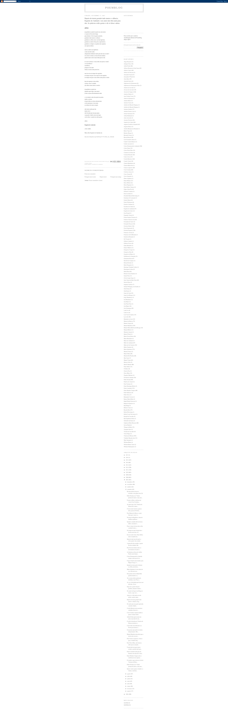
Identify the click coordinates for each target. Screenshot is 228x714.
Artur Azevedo (127, 118)
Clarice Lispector (128, 167)
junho (128, 679)
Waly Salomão (127, 440)
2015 (127, 460)
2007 (127, 480)
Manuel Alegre (127, 323)
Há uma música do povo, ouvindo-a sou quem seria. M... (135, 492)
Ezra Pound (127, 213)
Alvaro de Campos (128, 92)
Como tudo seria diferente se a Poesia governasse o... (134, 626)
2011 (127, 470)
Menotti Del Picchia (129, 356)
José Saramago (127, 308)
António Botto (127, 100)
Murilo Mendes (127, 364)
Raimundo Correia (128, 397)
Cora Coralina (127, 170)
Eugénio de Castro (128, 211)
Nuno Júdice (127, 366)
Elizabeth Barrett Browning (131, 196)
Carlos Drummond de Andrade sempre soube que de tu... (134, 557)
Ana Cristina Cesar (128, 96)
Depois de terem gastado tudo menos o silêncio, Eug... (134, 600)
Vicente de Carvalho (129, 431)
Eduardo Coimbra (128, 191)
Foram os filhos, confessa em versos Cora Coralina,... (134, 501)
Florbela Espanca (128, 230)
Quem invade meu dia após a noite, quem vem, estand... (134, 540)
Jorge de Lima (127, 293)
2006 (127, 694)
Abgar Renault (127, 62)
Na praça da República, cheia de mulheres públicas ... (134, 518)
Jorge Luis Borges (128, 295)
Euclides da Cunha (128, 206)
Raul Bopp (126, 405)
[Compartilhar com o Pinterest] (120, 161)
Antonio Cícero (127, 103)
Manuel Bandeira (128, 325)
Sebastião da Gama (128, 421)
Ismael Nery (127, 276)
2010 (127, 472)
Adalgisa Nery (127, 64)
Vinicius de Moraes (128, 436)
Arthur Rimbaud (128, 116)
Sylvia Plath (127, 425)
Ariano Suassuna (128, 113)
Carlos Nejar (127, 148)
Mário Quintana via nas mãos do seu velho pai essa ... (135, 570)
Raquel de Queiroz (128, 403)
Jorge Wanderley (128, 297)
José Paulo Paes (127, 304)
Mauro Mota (127, 353)
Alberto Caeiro (127, 70)
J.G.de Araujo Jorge (129, 278)
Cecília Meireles (128, 159)
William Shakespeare (129, 446)
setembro (129, 489)
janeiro (129, 691)
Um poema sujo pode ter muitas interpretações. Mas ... (134, 631)
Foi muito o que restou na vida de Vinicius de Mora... (135, 661)
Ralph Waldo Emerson (129, 401)
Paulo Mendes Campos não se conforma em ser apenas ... (134, 657)
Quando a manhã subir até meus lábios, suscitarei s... (134, 522)
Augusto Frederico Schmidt (131, 124)
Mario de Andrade (128, 340)
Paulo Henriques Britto (129, 386)
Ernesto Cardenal (128, 204)
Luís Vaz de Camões (129, 315)
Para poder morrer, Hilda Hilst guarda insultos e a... (134, 574)
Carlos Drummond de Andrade (131, 146)
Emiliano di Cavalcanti (129, 198)
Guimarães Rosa (128, 258)
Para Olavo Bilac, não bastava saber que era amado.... (134, 644)
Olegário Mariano (128, 375)
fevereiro (129, 688)
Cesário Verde (127, 161)
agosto (129, 674)
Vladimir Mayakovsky (129, 438)
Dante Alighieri (128, 178)
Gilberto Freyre (128, 243)
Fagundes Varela (128, 215)
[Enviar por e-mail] (113, 161)
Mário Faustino (127, 347)
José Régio (126, 306)
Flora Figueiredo (128, 228)
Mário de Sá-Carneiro (129, 345)
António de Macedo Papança (131, 105)
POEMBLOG (114, 7)
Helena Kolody (127, 263)
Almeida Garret (128, 81)
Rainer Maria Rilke (128, 399)
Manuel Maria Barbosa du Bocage (132, 328)
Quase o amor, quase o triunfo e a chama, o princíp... (135, 670)
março (129, 686)
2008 (127, 477)
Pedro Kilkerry (127, 392)
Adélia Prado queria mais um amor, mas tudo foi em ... (134, 618)
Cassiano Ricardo (128, 154)
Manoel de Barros (128, 321)
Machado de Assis (128, 319)
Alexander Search (128, 74)
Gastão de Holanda (128, 237)
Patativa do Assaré (128, 382)
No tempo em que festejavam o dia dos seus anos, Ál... (134, 531)
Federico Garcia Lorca (129, 219)
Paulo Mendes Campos (129, 390)
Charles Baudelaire (128, 163)
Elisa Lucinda (127, 193)
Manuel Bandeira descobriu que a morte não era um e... (135, 635)
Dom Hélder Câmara (129, 187)
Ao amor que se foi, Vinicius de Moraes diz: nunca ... (134, 505)
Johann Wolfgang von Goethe (131, 286)
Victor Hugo (127, 433)
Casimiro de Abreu (128, 152)
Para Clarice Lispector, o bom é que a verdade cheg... (134, 639)
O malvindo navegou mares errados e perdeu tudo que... (134, 648)
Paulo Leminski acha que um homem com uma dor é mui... (135, 652)
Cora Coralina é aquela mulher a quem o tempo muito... (135, 613)
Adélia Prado (127, 66)
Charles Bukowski (128, 165)
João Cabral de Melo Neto (130, 280)
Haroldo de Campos (129, 260)
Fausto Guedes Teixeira (129, 217)
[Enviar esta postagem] (110, 161)
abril (128, 683)
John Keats (126, 291)
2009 (127, 475)
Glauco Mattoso (128, 247)
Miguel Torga (127, 360)
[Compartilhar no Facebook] (118, 161)
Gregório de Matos (128, 254)
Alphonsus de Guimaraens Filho (132, 85)
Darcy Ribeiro (127, 183)
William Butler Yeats (129, 444)
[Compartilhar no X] (116, 161)
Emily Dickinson (128, 202)
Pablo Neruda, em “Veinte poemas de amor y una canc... (134, 496)
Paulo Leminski (128, 388)
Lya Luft (126, 317)
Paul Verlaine (127, 384)
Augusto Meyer (127, 126)
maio (128, 681)
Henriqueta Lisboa (128, 269)
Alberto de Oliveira (128, 72)
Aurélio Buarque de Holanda (131, 129)
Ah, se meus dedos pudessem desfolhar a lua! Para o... (134, 579)
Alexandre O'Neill (128, 77)
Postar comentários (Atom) (95, 180)
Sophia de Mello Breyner (130, 423)
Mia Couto (126, 358)
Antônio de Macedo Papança (131, 107)
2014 (127, 462)
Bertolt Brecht (127, 137)
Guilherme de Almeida (129, 256)
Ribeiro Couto (127, 408)
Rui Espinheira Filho (129, 418)
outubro (129, 487)
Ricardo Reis (127, 410)
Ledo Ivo (126, 310)
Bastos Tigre (127, 131)
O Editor (126, 369)
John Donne (127, 289)
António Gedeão (128, 109)
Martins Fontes (127, 351)
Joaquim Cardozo (128, 284)
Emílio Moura (127, 200)
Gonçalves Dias (127, 252)
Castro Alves (127, 157)
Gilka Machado (127, 245)
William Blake (127, 442)
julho (128, 676)
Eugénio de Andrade (97, 164)
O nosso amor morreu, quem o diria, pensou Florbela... (134, 509)
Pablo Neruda (127, 379)
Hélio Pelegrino (128, 265)
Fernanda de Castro (128, 222)
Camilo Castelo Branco (129, 142)
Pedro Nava (127, 395)
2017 (127, 455)
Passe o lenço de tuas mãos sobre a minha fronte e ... (135, 527)
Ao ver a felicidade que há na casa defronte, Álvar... (135, 583)
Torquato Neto (127, 429)
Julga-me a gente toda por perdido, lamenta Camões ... (134, 587)
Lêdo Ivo (126, 312)
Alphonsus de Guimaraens (130, 83)
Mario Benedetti (128, 338)
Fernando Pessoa (128, 224)
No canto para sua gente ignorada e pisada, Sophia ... (135, 605)
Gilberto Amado (128, 241)
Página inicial (103, 177)
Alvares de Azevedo (129, 90)
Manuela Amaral (128, 332)
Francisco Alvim (128, 232)
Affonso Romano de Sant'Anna (131, 68)
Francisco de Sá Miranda (130, 235)
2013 (127, 465)
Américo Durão (128, 94)
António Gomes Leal (129, 111)
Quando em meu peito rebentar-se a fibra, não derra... (134, 566)
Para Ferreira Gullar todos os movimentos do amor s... (134, 548)
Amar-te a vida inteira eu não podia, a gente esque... (134, 596)
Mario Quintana (128, 349)
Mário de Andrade (128, 343)
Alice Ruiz (126, 79)
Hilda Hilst (126, 271)
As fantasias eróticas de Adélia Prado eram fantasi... (134, 553)
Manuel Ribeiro (128, 330)
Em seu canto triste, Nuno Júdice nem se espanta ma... (135, 535)
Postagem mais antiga (115, 177)
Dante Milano (127, 180)
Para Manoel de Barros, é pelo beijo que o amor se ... (134, 514)
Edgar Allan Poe (128, 189)
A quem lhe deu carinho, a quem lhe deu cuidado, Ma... (135, 544)
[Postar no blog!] (115, 161)
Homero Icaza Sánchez (129, 273)
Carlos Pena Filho (128, 150)
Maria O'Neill (127, 334)
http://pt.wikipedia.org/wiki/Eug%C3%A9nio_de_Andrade (99, 137)
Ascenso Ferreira (128, 120)
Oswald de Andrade (129, 377)
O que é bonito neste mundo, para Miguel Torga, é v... (135, 561)
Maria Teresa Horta (128, 336)
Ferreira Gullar (127, 226)
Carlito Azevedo (128, 144)
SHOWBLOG (127, 705)
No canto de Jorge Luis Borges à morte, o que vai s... (135, 592)
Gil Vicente (126, 239)
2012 (127, 467)
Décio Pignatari (128, 185)
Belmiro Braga (127, 133)
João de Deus (127, 282)
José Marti (126, 302)
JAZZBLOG (127, 703)
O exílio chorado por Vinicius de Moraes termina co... (135, 622)
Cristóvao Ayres (128, 172)
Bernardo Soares (128, 135)
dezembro (129, 482)
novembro (130, 484)
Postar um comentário (90, 174)
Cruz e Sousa (127, 174)
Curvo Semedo (127, 176)
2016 (127, 457)
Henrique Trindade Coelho (130, 267)
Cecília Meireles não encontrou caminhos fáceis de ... (134, 609)
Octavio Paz (127, 371)
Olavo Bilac (127, 373)
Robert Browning (128, 412)
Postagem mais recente (90, 177)
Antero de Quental (128, 98)
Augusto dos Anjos (128, 122)
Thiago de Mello (128, 427)
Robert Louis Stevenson (130, 414)
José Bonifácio (127, 299)
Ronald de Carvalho (129, 416)
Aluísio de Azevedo (129, 87)
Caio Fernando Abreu (129, 139)
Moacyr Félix (127, 362)
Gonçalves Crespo (128, 250)
